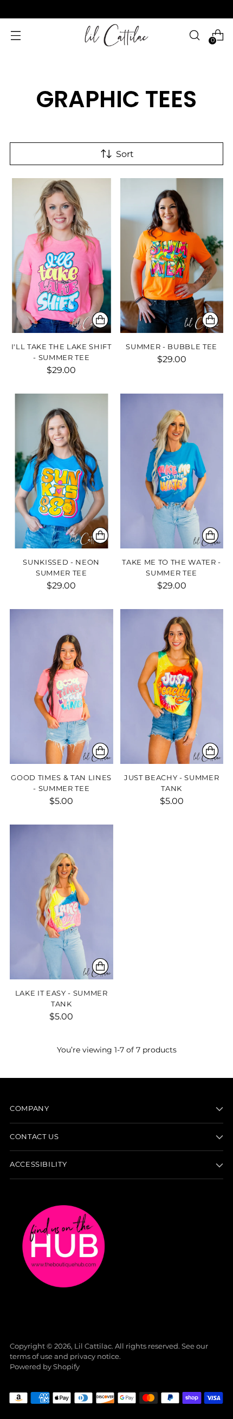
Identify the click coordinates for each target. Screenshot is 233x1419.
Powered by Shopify (45, 1367)
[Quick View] (100, 320)
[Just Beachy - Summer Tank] (172, 686)
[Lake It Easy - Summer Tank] (61, 902)
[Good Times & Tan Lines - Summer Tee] (61, 686)
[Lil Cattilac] (116, 35)
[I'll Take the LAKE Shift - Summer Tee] (61, 255)
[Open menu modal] (15, 35)
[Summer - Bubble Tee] (172, 255)
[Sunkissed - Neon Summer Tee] (61, 471)
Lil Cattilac (93, 1346)
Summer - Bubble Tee (171, 346)
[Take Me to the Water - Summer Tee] (172, 471)
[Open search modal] (194, 35)
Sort (125, 153)
